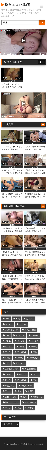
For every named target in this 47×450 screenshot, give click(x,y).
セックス (35, 341)
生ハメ (8, 408)
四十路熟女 (22, 380)
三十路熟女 (22, 352)
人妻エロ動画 (30, 369)
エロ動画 (35, 335)
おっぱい (30, 319)
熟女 (25, 397)
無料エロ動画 (10, 397)
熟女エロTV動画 (17, 5)
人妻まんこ (20, 363)
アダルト (23, 324)
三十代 (34, 347)
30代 (7, 319)
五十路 (20, 358)
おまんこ (9, 324)
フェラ (22, 347)
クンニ (8, 341)
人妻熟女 (9, 374)
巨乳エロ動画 (26, 386)
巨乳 (35, 380)
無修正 (30, 391)
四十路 (8, 380)
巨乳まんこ (9, 386)
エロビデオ (20, 335)
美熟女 (30, 408)
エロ (7, 335)
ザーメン (21, 341)
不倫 (35, 352)
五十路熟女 (34, 358)
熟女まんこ (37, 397)
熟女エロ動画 (30, 402)
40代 (18, 319)
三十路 (8, 352)
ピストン (9, 347)
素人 (19, 408)
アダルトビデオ (11, 330)
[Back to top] (39, 442)
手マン (8, 391)
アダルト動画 (30, 330)
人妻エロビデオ (11, 369)
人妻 (7, 363)
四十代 (36, 374)
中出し (8, 358)
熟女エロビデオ (11, 402)
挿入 (19, 391)
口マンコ (23, 374)
